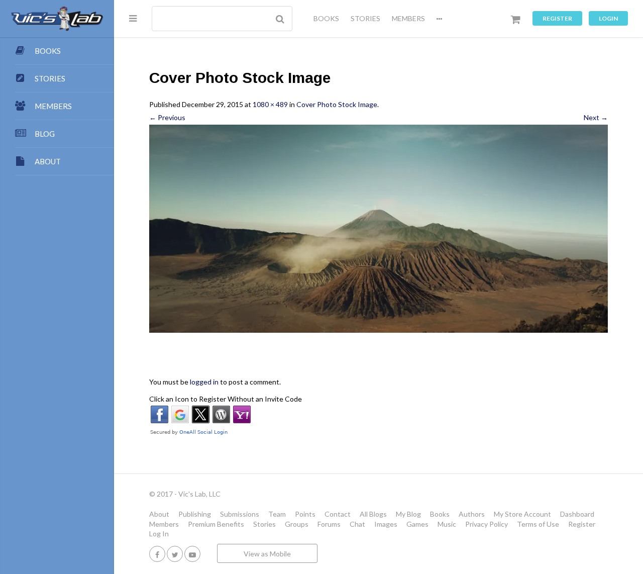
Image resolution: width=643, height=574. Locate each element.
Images (385, 524)
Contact (338, 514)
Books (440, 514)
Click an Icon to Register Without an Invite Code (225, 399)
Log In (159, 533)
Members (164, 524)
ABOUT (48, 161)
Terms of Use (538, 524)
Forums (329, 524)
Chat (357, 524)
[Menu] (133, 18)
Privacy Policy (486, 524)
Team (277, 514)
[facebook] (157, 553)
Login (608, 18)
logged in (204, 381)
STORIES (365, 18)
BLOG (45, 133)
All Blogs (373, 514)
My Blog (408, 514)
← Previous (167, 117)
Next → (596, 117)
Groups (296, 524)
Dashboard (577, 514)
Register (557, 18)
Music (447, 524)
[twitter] (175, 553)
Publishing (194, 514)
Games (417, 524)
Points (305, 514)
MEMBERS (408, 18)
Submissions (239, 514)
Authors (472, 514)
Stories (264, 524)
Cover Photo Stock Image (336, 104)
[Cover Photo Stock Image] (378, 229)
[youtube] (192, 553)
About (159, 514)
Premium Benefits (216, 524)
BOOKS (326, 18)
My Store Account (522, 514)
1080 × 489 (270, 104)
